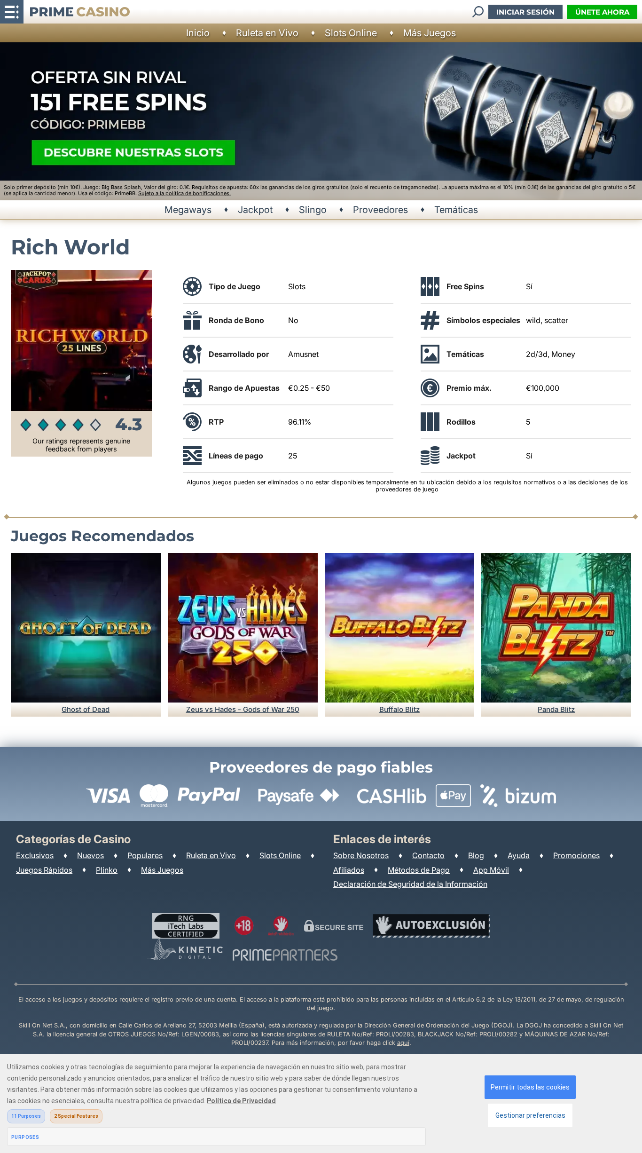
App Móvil (491, 870)
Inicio (198, 33)
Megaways (187, 209)
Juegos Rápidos (44, 870)
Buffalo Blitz (399, 709)
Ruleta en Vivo (267, 33)
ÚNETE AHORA (602, 12)
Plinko (106, 870)
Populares (145, 855)
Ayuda (519, 855)
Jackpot (255, 209)
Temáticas (456, 209)
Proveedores (380, 209)
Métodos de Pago (419, 870)
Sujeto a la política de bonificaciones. (184, 193)
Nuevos (90, 855)
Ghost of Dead (86, 709)
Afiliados (348, 870)
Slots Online (351, 33)
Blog (476, 855)
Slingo (313, 209)
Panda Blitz (556, 709)
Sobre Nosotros (361, 855)
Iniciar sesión (525, 12)
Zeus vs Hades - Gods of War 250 (242, 709)
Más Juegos (429, 33)
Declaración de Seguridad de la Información (410, 884)
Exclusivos (35, 855)
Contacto (428, 855)
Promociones (576, 855)
